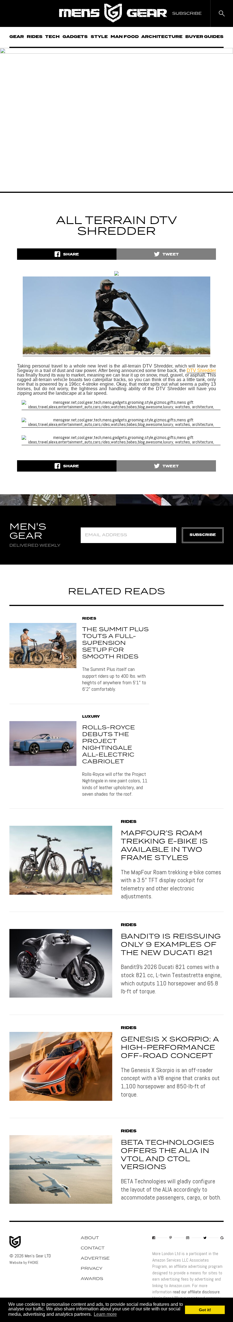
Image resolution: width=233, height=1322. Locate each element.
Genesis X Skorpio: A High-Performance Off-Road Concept (170, 1047)
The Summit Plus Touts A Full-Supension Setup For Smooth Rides (115, 643)
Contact (93, 1248)
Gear (16, 37)
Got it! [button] (205, 1310)
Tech (52, 37)
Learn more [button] (105, 1314)
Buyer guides (204, 37)
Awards (92, 1279)
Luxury (91, 717)
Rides (35, 37)
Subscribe (203, 535)
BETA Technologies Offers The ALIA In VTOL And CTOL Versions (167, 1155)
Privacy (92, 1269)
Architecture (161, 37)
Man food (125, 37)
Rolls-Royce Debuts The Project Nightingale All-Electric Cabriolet (108, 744)
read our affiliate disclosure (196, 1292)
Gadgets (75, 37)
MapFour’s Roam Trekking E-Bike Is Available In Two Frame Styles (164, 845)
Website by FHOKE (23, 1262)
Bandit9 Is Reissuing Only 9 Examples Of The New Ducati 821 (171, 944)
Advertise (95, 1258)
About (90, 1238)
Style (99, 37)
